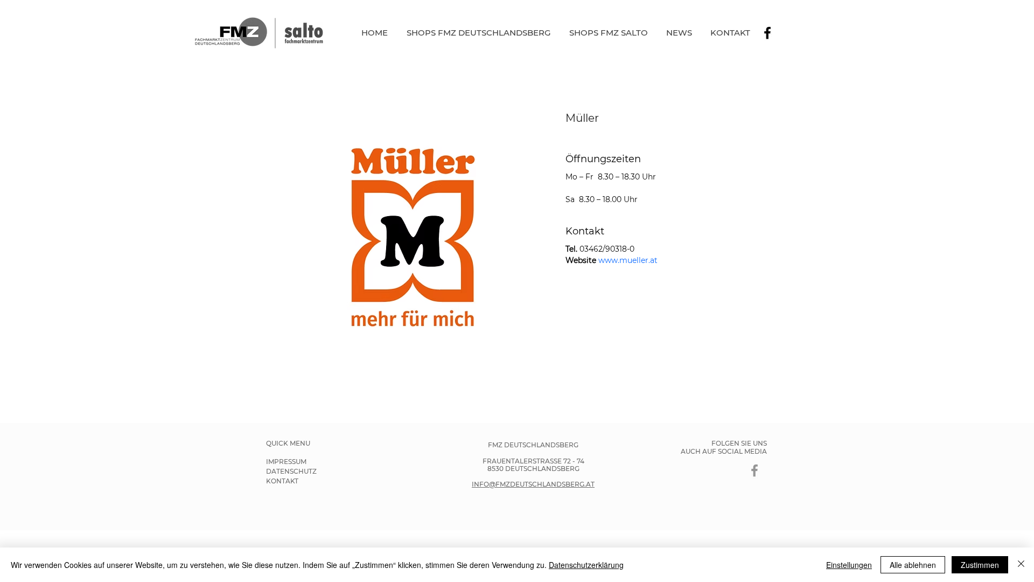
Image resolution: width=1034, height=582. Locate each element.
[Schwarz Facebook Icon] (767, 33)
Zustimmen (980, 564)
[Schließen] (1021, 564)
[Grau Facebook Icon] (754, 470)
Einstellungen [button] (849, 564)
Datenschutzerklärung (586, 564)
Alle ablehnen (913, 564)
